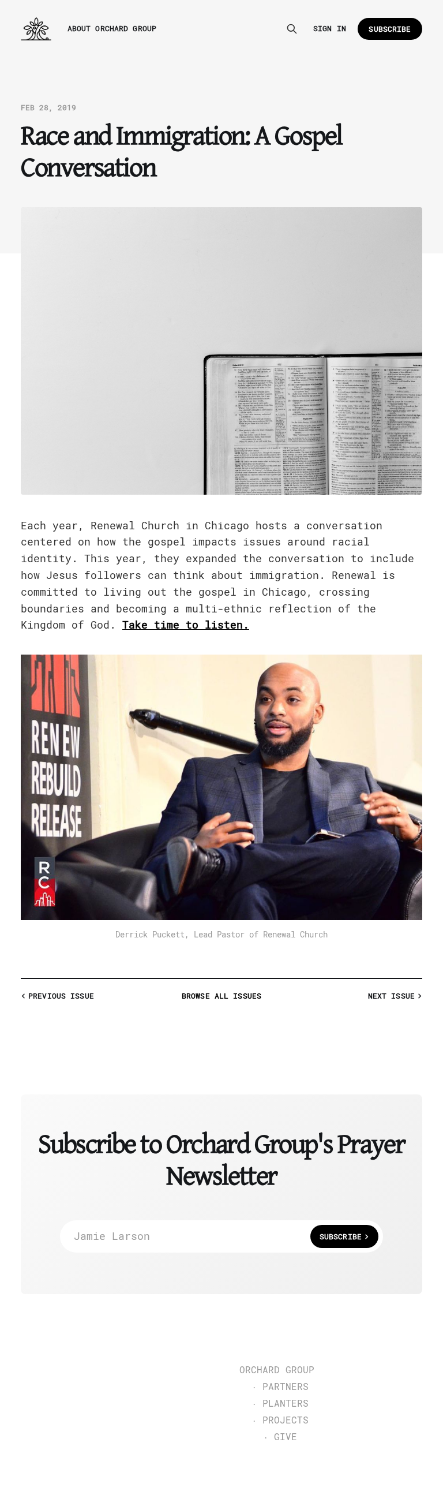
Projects (285, 1420)
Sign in (329, 28)
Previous (61, 996)
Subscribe (390, 29)
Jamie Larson (218, 1236)
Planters (285, 1404)
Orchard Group (276, 1370)
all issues (221, 996)
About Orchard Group (111, 28)
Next (391, 996)
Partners (285, 1387)
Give (285, 1437)
